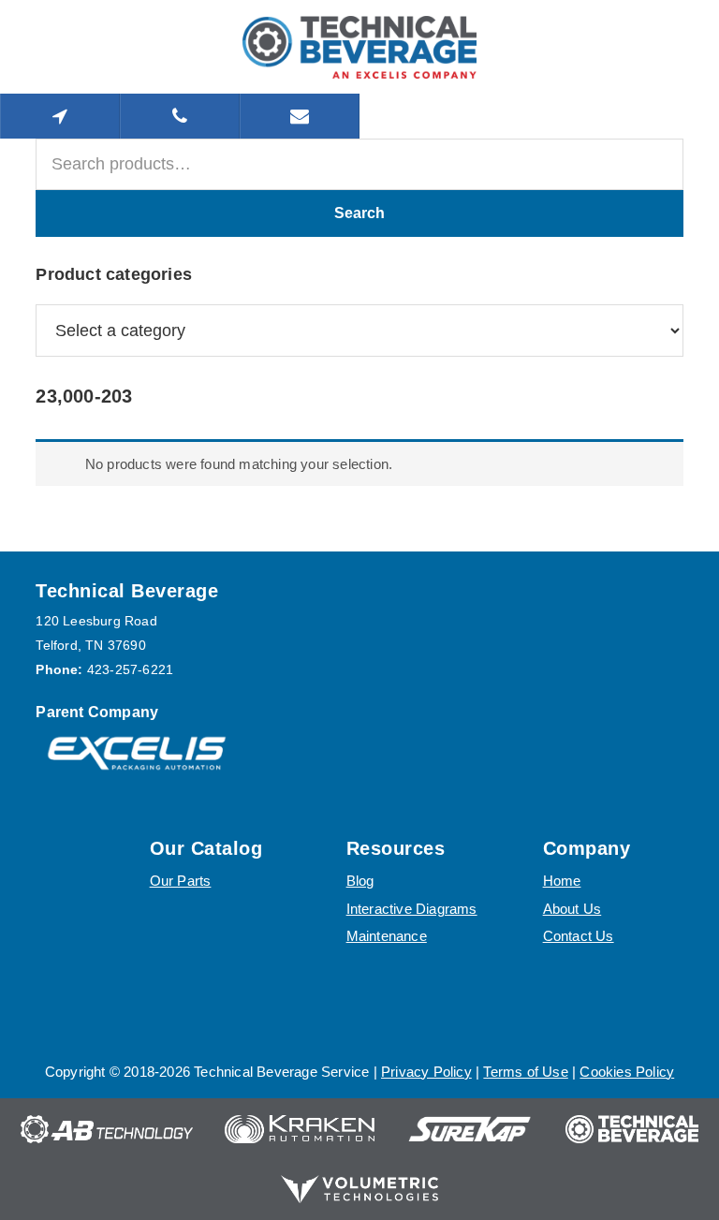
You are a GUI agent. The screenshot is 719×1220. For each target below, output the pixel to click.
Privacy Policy (426, 1072)
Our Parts (181, 881)
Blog (360, 881)
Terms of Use (525, 1072)
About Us (572, 909)
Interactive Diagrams (411, 909)
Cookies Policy (627, 1072)
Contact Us (578, 936)
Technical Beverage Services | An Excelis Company (359, 46)
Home (562, 881)
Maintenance (386, 936)
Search (359, 213)
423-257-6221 (130, 669)
